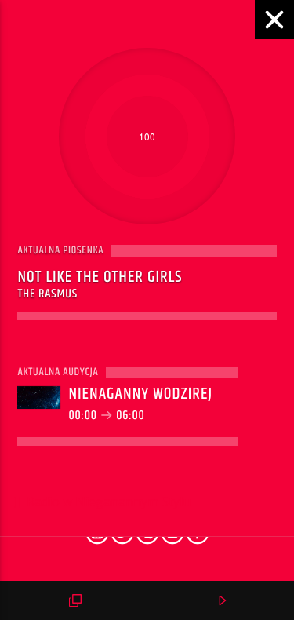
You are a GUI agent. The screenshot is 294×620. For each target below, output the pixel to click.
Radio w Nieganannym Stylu (107, 501)
